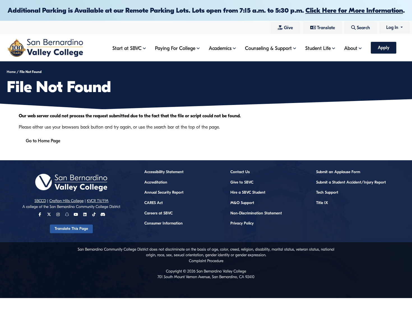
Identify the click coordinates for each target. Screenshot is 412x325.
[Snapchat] (67, 214)
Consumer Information (163, 223)
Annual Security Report (164, 192)
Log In (392, 27)
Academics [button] (220, 48)
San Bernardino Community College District (85, 207)
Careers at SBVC (158, 213)
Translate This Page (71, 228)
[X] (49, 214)
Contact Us (240, 172)
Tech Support (327, 192)
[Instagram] (58, 214)
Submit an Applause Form (338, 172)
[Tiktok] (94, 214)
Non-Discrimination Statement (256, 213)
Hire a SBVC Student (247, 192)
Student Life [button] (318, 48)
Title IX (322, 203)
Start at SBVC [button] (127, 48)
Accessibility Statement (164, 172)
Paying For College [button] (175, 48)
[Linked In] (85, 214)
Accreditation (155, 182)
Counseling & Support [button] (268, 48)
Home (11, 72)
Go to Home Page (43, 140)
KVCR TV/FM (97, 201)
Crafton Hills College (66, 201)
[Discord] (102, 214)
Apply (383, 47)
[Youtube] (76, 214)
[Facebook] (40, 214)
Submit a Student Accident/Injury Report (351, 182)
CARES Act (153, 203)
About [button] (350, 48)
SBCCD (40, 201)
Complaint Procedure (206, 261)
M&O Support (242, 203)
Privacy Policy (242, 223)
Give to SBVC (241, 182)
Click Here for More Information (354, 10)
